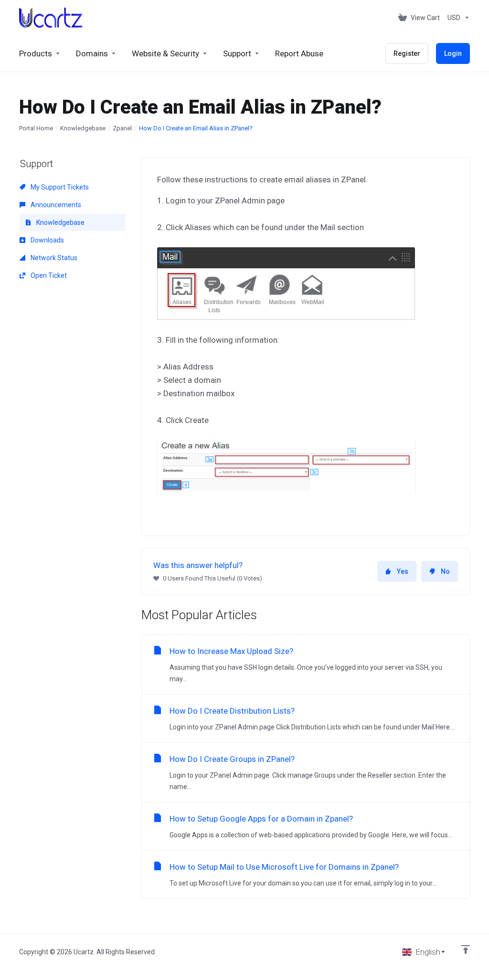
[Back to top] (466, 949)
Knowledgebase (83, 128)
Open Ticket (48, 275)
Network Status (53, 258)
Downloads (46, 240)
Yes (402, 571)
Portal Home (36, 128)
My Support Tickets (59, 187)
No (445, 571)
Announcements (55, 205)
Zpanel (122, 128)
